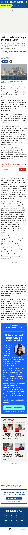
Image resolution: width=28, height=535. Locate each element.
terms (20, 172)
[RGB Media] (11, 529)
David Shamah (6, 57)
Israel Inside (10, 484)
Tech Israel (16, 484)
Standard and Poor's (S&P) (8, 485)
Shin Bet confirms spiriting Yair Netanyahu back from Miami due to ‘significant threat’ (19, 455)
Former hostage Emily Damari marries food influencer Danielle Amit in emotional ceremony (7, 436)
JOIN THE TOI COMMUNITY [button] (14, 498)
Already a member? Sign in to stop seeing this (14, 411)
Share (5, 61)
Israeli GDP (18, 486)
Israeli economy (18, 485)
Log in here (18, 501)
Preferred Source (9, 53)
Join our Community (5, 5)
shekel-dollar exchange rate (8, 486)
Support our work (14, 407)
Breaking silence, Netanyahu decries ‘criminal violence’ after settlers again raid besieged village (8, 456)
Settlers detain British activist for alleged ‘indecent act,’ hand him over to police (19, 436)
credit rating (22, 484)
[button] (26, 2)
